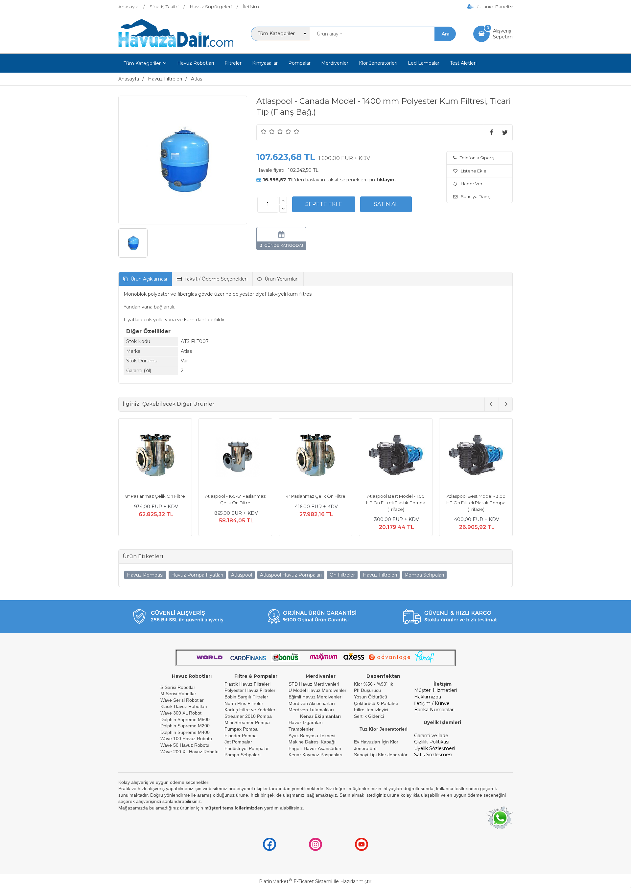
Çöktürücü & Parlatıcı (376, 703)
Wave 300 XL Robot (180, 713)
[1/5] (264, 131)
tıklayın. (386, 180)
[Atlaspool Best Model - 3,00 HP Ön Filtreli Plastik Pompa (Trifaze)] (475, 456)
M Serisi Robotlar (178, 693)
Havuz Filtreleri (380, 575)
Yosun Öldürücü (370, 696)
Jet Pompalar (238, 741)
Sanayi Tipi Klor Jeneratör (381, 754)
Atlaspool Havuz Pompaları (291, 575)
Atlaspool (241, 575)
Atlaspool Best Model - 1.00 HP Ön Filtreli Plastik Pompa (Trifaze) (395, 502)
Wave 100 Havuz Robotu (186, 738)
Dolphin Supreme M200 (185, 725)
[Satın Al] (386, 204)
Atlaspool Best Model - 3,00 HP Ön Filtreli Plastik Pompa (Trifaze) (475, 502)
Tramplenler (301, 729)
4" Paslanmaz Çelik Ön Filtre (315, 496)
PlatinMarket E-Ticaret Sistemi (295, 881)
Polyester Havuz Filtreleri (250, 690)
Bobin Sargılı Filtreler (246, 696)
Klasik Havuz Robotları (183, 706)
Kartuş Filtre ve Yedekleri (250, 709)
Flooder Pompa (240, 735)
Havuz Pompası (145, 575)
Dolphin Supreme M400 (185, 732)
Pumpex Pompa (241, 729)
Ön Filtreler (342, 575)
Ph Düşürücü (367, 690)
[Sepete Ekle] (323, 204)
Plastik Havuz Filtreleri (247, 684)
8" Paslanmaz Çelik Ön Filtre (155, 496)
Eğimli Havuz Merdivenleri (315, 696)
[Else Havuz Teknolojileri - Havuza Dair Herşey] (175, 47)
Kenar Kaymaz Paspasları (315, 754)
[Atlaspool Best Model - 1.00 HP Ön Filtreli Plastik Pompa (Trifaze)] (395, 456)
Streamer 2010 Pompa (248, 716)
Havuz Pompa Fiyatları (197, 575)
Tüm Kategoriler (142, 63)
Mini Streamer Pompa (247, 722)
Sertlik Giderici (369, 716)
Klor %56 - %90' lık (373, 684)
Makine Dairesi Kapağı (312, 741)
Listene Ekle (473, 170)
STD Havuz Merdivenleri (314, 684)
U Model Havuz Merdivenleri (318, 690)
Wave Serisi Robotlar (182, 700)
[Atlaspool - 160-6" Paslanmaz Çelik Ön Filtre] (235, 456)
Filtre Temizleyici (371, 709)
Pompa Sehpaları (424, 575)
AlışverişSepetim (503, 34)
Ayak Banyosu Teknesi (312, 735)
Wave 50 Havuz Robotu (185, 745)
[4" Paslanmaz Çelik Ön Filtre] (315, 456)
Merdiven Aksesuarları (312, 703)
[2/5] (268, 131)
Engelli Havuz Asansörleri (315, 748)
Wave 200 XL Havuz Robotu (190, 751)
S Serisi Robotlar (177, 687)
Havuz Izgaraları (306, 722)
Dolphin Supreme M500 (185, 719)
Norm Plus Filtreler (243, 703)
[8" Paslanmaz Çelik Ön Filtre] (155, 456)
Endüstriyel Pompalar (246, 748)
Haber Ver (471, 183)
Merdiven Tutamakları (311, 709)
